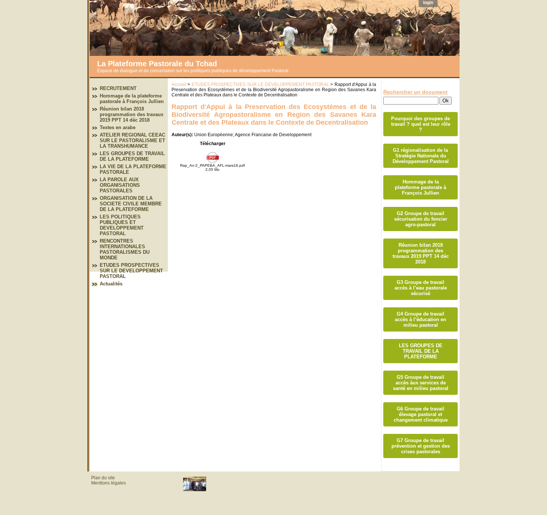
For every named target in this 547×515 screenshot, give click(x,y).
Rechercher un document (415, 92)
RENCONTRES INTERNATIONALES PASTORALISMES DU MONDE (125, 249)
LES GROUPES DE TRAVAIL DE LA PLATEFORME (132, 156)
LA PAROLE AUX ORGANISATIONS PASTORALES (120, 185)
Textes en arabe (117, 127)
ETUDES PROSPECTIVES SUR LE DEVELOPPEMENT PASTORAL (131, 270)
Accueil (179, 84)
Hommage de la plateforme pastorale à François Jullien (132, 98)
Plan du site (103, 477)
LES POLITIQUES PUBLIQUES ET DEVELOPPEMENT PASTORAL (122, 225)
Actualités (111, 284)
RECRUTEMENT (118, 88)
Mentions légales (108, 483)
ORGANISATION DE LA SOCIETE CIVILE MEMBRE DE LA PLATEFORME (131, 203)
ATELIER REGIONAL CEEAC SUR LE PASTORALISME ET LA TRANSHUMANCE (132, 140)
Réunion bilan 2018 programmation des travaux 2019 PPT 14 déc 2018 (131, 114)
